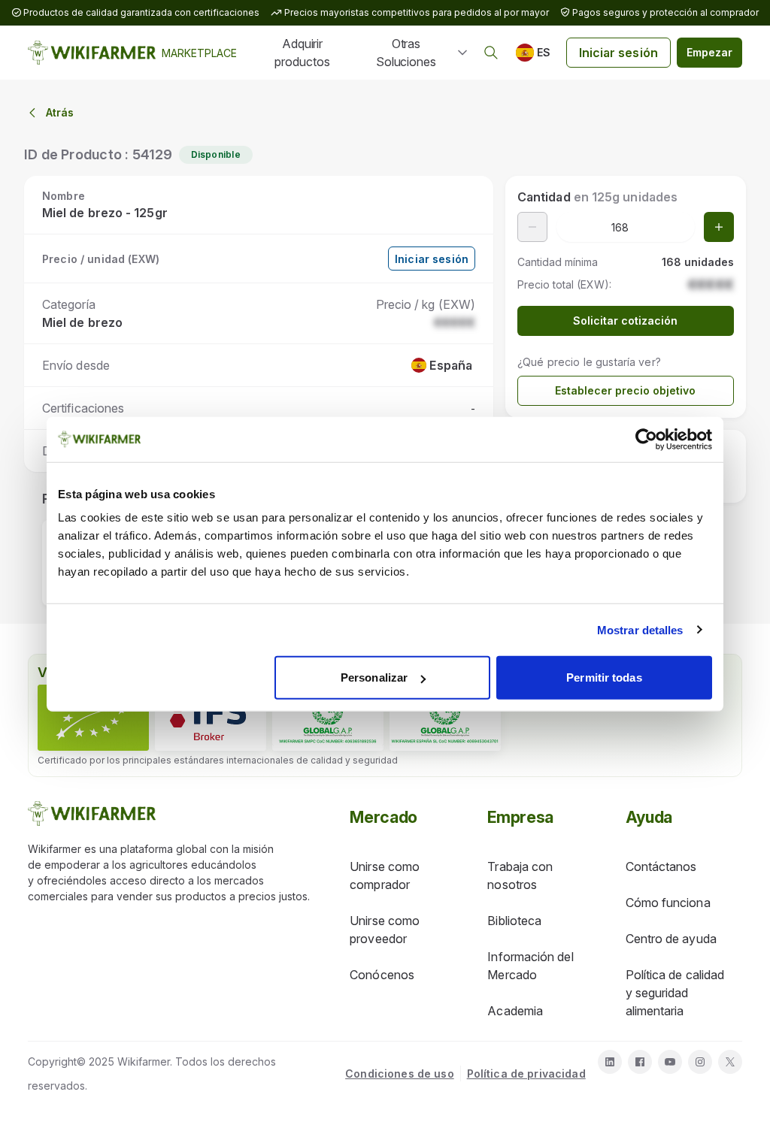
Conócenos (382, 974)
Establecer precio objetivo (625, 390)
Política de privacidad (526, 1073)
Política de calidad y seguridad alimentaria (675, 992)
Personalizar (374, 677)
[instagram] (700, 1062)
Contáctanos (661, 866)
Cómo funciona (668, 902)
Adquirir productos (301, 52)
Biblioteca (514, 920)
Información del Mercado (530, 965)
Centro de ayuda (671, 938)
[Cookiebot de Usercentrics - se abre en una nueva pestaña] (646, 439)
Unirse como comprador (385, 875)
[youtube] (670, 1062)
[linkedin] (610, 1062)
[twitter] (730, 1062)
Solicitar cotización (625, 320)
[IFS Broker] (210, 718)
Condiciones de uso (399, 1073)
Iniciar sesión (618, 52)
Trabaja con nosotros (520, 875)
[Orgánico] (93, 718)
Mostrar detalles (640, 629)
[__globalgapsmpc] (327, 718)
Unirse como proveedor (385, 929)
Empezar (709, 52)
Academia (515, 1010)
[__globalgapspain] (445, 718)
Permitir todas (603, 677)
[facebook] (640, 1062)
